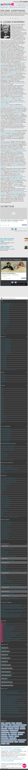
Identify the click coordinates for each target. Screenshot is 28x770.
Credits (2, 758)
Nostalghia (18, 142)
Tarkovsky (17, 156)
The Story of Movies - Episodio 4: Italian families (10, 617)
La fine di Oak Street (7, 631)
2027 (2, 303)
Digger (2, 512)
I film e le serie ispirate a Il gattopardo (12, 726)
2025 (7, 303)
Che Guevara (21, 741)
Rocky (8, 743)
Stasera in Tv (11, 748)
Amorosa (13, 164)
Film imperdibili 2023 (5, 313)
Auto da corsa (4, 734)
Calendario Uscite (21, 747)
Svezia (9, 274)
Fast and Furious (13, 738)
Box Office (17, 748)
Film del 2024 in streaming (6, 432)
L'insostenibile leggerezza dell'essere (15, 176)
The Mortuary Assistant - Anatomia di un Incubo (10, 585)
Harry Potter (11, 736)
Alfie (2, 670)
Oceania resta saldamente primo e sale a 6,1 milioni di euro (12, 703)
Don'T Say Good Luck (5, 531)
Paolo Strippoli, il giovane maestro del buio (9, 707)
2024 (10, 303)
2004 (12, 221)
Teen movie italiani (4, 738)
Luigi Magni (15, 169)
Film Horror (3, 378)
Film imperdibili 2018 (5, 323)
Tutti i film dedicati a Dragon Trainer (19, 724)
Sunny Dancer (3, 568)
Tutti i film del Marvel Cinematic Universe (9, 739)
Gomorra (13, 723)
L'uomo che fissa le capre (6, 667)
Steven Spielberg (17, 111)
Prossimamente (4, 750)
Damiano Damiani (18, 102)
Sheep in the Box (4, 455)
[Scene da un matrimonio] (13, 267)
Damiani (13, 179)
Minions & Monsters (7, 637)
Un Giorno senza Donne (5, 529)
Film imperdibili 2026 (5, 307)
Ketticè (2, 583)
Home (2, 747)
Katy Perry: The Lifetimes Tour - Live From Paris (10, 570)
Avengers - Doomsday (5, 483)
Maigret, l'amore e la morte (6, 521)
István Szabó (12, 172)
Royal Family (22, 728)
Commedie (3, 374)
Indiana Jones (13, 734)
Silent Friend (3, 577)
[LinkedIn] (15, 18)
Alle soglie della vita (17, 72)
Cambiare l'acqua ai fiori (5, 500)
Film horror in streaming (5, 440)
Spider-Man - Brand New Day (9, 626)
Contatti (7, 758)
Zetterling (19, 163)
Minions (2, 723)
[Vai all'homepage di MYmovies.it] (7, 5)
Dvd (7, 748)
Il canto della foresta (5, 506)
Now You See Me (4, 724)
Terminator (3, 743)
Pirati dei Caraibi (13, 732)
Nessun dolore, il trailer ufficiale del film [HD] (9, 711)
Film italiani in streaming (5, 438)
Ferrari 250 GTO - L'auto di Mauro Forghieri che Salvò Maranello (13, 589)
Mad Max (16, 741)
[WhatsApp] (17, 18)
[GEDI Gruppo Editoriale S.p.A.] (21, 1)
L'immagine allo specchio (7, 100)
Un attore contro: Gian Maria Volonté (12, 220)
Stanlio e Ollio (3, 663)
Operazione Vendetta (5, 680)
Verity (2, 514)
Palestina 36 (3, 490)
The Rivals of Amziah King (6, 523)
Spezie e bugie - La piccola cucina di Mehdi (9, 597)
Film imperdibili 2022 (5, 315)
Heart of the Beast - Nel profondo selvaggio (9, 516)
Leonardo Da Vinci (4, 730)
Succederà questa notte (5, 502)
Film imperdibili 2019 (5, 321)
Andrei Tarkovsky (5, 144)
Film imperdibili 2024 (5, 311)
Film (15, 747)
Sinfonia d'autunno (9, 130)
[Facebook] (10, 18)
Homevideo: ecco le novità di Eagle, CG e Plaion (10, 709)
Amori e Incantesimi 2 (5, 599)
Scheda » (24, 225)
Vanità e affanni (20, 193)
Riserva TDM (12, 759)
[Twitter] (12, 18)
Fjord (2, 494)
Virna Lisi (19, 106)
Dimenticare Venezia (11, 131)
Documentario (4, 221)
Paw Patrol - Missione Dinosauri (7, 593)
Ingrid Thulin (15, 137)
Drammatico (4, 274)
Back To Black (3, 649)
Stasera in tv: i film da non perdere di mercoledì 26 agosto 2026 (13, 705)
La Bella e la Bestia (18, 183)
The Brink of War (4, 527)
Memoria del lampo (4, 538)
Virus (9, 734)
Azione (2, 382)
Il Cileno (2, 451)
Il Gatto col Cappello (5, 498)
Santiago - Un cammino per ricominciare (8, 481)
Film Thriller (3, 376)
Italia (9, 221)
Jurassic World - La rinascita (6, 684)
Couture (2, 457)
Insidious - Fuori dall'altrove (6, 466)
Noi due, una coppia (6, 134)
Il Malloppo (3, 574)
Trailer (10, 750)
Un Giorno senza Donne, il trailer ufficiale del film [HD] (11, 716)
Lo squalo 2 (17, 114)
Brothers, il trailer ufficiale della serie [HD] (9, 699)
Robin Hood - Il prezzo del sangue (10, 635)
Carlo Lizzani (21, 149)
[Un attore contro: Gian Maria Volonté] (13, 213)
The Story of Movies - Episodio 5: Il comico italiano (10, 615)
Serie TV (3, 748)
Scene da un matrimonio (11, 99)
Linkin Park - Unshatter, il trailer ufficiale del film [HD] (11, 697)
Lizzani (2, 180)
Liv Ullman (15, 186)
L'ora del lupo (11, 73)
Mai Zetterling (15, 95)
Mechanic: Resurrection (5, 653)
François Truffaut (6, 75)
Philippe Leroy (13, 106)
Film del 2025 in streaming (6, 430)
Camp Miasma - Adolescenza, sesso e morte (9, 468)
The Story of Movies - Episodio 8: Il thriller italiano (10, 606)
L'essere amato (4, 510)
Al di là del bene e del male (19, 107)
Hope (2, 492)
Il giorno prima (16, 165)
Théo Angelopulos (15, 191)
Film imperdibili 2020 (5, 319)
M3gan (10, 724)
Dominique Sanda (5, 107)
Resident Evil (3, 485)
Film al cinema (4, 327)
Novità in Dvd (3, 334)
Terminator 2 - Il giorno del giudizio (7, 560)
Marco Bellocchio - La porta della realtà (8, 556)
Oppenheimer (10, 728)
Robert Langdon (4, 736)
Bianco (2, 508)
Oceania (2, 464)
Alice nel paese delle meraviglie (7, 741)
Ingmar (13, 83)
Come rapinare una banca (6, 581)
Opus (2, 726)
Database (11, 747)
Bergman (12, 68)
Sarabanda (3, 194)
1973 (13, 274)
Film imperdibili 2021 (5, 317)
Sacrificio (21, 155)
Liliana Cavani (4, 104)
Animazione (3, 380)
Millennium (17, 736)
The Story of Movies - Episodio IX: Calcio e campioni (11, 604)
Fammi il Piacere (4, 579)
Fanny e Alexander (5, 141)
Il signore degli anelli (22, 739)
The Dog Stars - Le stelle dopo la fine (8, 445)
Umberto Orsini (4, 106)
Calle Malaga (3, 487)
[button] (24, 766)
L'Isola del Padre (4, 534)
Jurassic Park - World (14, 730)
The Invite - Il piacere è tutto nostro (7, 477)
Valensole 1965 (4, 472)
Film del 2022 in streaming (6, 436)
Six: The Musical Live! (5, 525)
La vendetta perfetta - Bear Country (7, 449)
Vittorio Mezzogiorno (16, 150)
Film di (2, 329)
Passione (9, 98)
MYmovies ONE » (4, 7)
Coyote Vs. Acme (4, 566)
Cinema (6, 747)
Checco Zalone (4, 728)
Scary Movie (8, 723)
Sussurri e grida (20, 98)
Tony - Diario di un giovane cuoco (7, 447)
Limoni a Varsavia (4, 453)
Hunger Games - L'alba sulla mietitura (8, 479)
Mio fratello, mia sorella (5, 677)
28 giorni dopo (19, 723)
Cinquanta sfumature (5, 732)
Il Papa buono (14, 195)
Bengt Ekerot (6, 79)
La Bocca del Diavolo (5, 536)
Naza (2, 540)
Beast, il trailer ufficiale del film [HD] (8, 701)
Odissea (5, 624)
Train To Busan (4, 564)
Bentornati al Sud (4, 496)
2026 (5, 303)
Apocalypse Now (4, 660)
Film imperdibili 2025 (5, 309)
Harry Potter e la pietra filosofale (7, 459)
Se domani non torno (5, 504)
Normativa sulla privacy (14, 758)
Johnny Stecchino (4, 646)
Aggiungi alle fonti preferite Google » (18, 7)
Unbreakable (20, 734)
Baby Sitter (17, 728)
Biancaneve (22, 726)
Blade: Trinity (3, 656)
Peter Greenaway (20, 179)
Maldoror (2, 470)
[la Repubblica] (25, 1)
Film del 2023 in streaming (6, 434)
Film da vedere (4, 325)
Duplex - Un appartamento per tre (7, 673)
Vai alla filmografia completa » (21, 230)
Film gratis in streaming (5, 428)
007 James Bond (21, 732)
